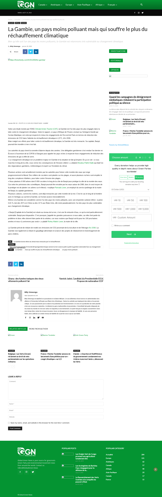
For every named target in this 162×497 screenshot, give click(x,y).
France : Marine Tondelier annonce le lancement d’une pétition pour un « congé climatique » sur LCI (55, 356)
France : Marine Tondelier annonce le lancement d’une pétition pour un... (138, 132)
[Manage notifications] (155, 469)
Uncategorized (114, 93)
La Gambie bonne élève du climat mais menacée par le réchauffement (37, 241)
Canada (41, 4)
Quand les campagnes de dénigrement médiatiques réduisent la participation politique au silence (130, 99)
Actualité (17, 20)
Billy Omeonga (15, 46)
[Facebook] (135, 12)
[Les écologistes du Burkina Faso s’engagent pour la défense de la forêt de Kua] (68, 468)
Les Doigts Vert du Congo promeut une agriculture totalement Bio (86, 456)
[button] (141, 5)
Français (111, 4)
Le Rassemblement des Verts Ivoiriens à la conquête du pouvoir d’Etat (87, 479)
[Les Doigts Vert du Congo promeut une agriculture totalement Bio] (68, 457)
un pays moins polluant (69, 250)
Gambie (24, 23)
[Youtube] (44, 317)
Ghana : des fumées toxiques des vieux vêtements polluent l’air (25, 279)
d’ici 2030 (92, 228)
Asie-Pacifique (83, 4)
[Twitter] (142, 12)
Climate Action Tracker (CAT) (46, 129)
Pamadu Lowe (60, 188)
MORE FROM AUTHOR (38, 329)
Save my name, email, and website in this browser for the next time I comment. (40, 423)
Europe (69, 4)
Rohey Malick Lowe (55, 221)
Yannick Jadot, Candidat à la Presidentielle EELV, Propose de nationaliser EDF (81, 279)
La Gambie (18, 250)
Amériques (55, 4)
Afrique (99, 4)
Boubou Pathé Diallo (86, 163)
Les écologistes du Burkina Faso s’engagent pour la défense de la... (86, 467)
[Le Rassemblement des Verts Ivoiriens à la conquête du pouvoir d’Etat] (68, 480)
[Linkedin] (35, 317)
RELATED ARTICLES (17, 329)
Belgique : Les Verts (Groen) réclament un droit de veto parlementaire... (134, 121)
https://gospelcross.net (31, 295)
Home (10, 20)
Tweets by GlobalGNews (119, 145)
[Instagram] (138, 12)
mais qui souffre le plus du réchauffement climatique (42, 250)
